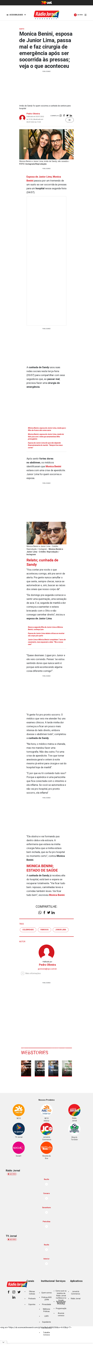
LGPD (46, 1316)
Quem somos (46, 1293)
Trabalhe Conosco (46, 1333)
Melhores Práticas (46, 1310)
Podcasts (32, 1299)
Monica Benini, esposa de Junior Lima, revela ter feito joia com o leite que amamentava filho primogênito (46, 436)
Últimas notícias (32, 1292)
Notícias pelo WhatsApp (61, 1302)
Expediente (46, 1322)
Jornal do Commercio (75, 1292)
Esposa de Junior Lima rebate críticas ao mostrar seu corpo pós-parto (46, 634)
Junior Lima (60, 930)
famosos (44, 930)
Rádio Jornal (75, 1299)
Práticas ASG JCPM (47, 1298)
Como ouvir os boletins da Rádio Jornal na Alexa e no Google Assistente (61, 1297)
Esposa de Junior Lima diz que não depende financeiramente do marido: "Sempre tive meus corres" (45, 445)
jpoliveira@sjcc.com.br (47, 969)
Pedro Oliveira (33, 114)
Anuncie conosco (61, 1314)
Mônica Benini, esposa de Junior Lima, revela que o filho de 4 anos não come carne (47, 429)
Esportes (32, 1304)
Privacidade (46, 1304)
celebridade (28, 930)
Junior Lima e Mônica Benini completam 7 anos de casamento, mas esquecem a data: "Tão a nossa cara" (47, 642)
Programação (61, 1308)
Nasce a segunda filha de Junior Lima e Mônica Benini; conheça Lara (45, 628)
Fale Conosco (46, 1328)
